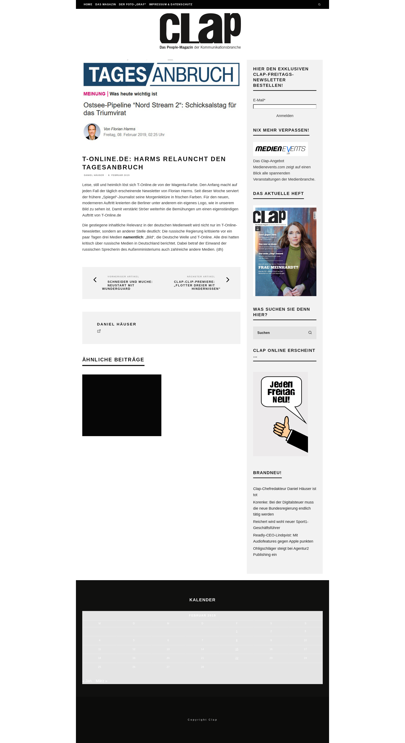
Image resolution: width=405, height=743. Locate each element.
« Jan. (87, 681)
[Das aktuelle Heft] (284, 295)
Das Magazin (105, 4)
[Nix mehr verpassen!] (280, 155)
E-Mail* (259, 100)
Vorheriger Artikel (123, 276)
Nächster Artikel (201, 276)
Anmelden (284, 116)
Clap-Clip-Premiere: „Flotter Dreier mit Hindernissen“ (197, 285)
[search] (310, 333)
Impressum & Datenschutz (171, 4)
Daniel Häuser (94, 175)
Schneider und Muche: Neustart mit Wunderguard (127, 285)
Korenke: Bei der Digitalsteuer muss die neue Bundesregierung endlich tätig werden (283, 508)
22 (236, 658)
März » (101, 681)
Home (88, 4)
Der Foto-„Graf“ (132, 4)
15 (236, 649)
